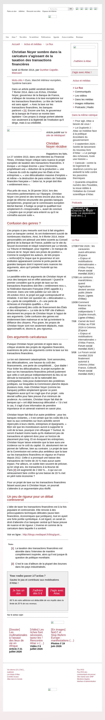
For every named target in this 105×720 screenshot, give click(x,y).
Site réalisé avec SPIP (85, 677)
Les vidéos (81, 95)
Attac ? (14, 37)
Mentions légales (83, 679)
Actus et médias (67, 37)
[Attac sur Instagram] (87, 8)
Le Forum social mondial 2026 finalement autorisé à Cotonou (87, 358)
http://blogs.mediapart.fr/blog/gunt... (42, 534)
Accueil (16, 44)
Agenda (56, 37)
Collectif (91, 367)
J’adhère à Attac (82, 61)
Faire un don (12, 11)
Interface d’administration (86, 681)
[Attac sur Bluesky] (77, 8)
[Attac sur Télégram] (96, 8)
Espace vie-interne (49, 11)
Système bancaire (22, 83)
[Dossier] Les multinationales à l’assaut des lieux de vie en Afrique (18, 637)
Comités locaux (13, 677)
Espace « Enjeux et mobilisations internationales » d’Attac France (87, 261)
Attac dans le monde (14, 679)
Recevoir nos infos (33, 11)
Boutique (79, 37)
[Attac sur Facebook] (82, 8)
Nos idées (23, 37)
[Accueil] (52, 22)
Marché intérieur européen (46, 80)
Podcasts (77, 202)
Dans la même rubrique (84, 115)
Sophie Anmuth (87, 314)
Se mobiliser (34, 37)
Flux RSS (80, 670)
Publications (46, 37)
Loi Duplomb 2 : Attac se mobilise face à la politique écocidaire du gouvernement (85, 133)
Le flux (49, 44)
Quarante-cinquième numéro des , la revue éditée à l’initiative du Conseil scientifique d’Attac (85, 188)
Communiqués (83, 91)
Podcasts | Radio (84, 107)
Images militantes (84, 103)
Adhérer (22, 11)
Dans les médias (84, 99)
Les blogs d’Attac (13, 674)
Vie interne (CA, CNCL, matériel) (15, 671)
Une (7, 37)
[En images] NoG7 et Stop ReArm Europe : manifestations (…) (62, 635)
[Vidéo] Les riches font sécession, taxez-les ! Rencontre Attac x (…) (37, 636)
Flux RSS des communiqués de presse (86, 673)
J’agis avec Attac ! (82, 72)
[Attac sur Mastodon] (91, 8)
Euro (27, 80)
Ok (71, 9)
